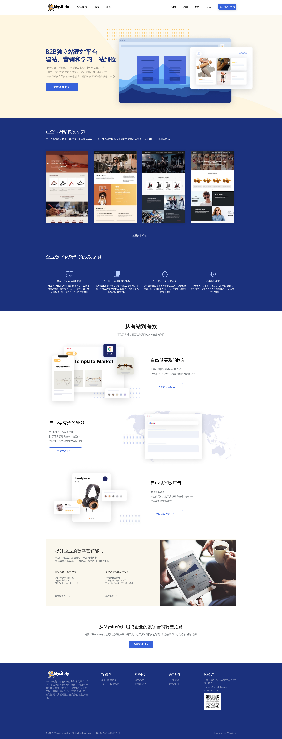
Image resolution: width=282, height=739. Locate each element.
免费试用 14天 (227, 6)
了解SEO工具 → (65, 451)
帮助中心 (140, 674)
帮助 (173, 7)
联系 (108, 7)
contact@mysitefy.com (215, 687)
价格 (96, 7)
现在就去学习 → (62, 596)
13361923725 (211, 690)
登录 (209, 7)
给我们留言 (141, 683)
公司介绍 (174, 679)
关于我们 (174, 674)
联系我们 (174, 683)
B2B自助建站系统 (110, 679)
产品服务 (106, 674)
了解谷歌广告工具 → (167, 514)
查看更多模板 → (141, 235)
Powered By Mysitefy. (225, 732)
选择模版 (82, 7)
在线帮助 (139, 679)
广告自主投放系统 (110, 683)
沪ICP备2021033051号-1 (107, 732)
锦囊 (185, 7)
